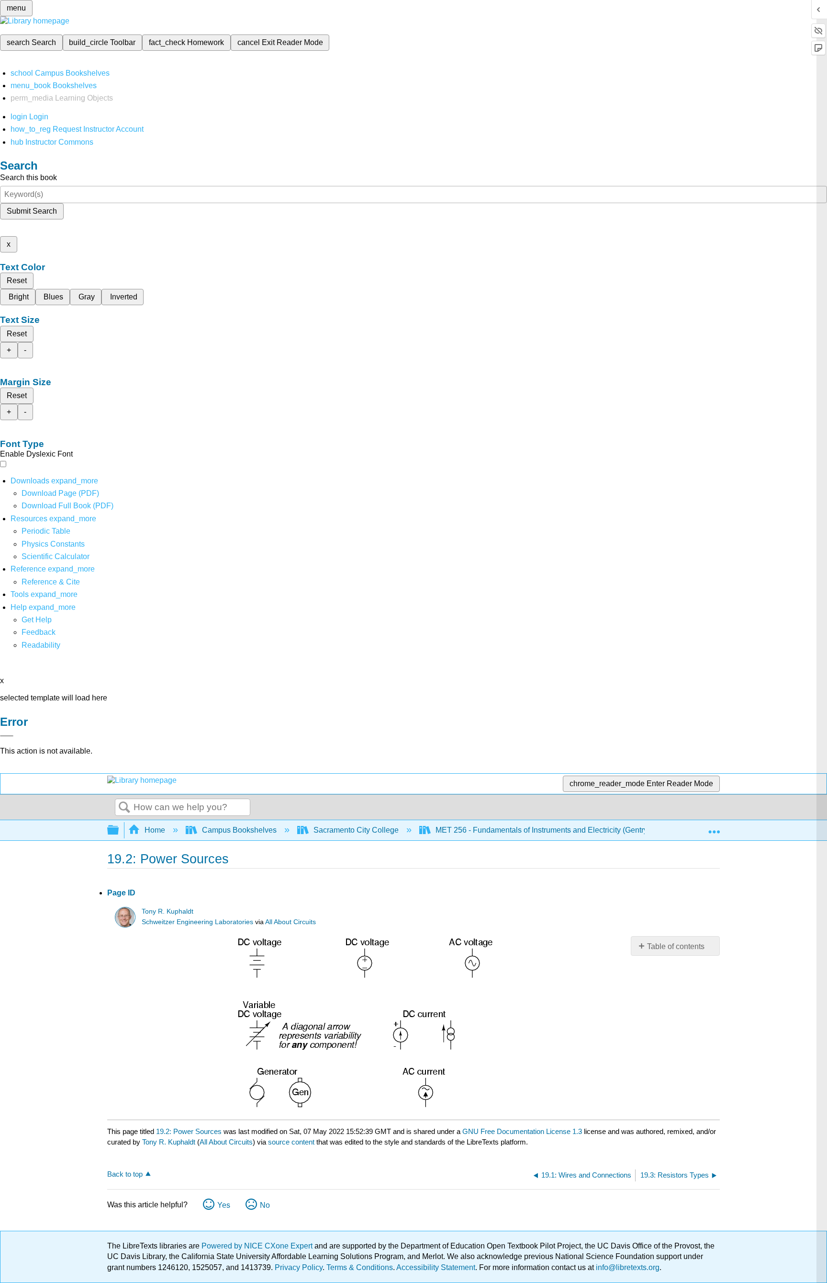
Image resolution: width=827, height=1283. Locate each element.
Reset (17, 280)
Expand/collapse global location (714, 827)
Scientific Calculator (55, 556)
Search (124, 808)
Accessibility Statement (435, 1267)
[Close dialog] (6, 735)
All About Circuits (290, 922)
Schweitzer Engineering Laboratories (197, 922)
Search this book (28, 177)
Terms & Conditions (359, 1267)
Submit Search (32, 211)
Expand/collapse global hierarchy (119, 830)
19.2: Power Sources (189, 1131)
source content (291, 1142)
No (265, 1205)
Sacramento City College (356, 830)
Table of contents (675, 946)
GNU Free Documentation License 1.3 (522, 1131)
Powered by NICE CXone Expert (257, 1246)
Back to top (125, 1174)
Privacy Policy (299, 1267)
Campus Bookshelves (239, 830)
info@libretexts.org (626, 1267)
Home (155, 830)
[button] (39, 632)
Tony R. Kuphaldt (167, 911)
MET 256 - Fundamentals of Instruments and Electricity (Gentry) (543, 830)
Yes (223, 1205)
